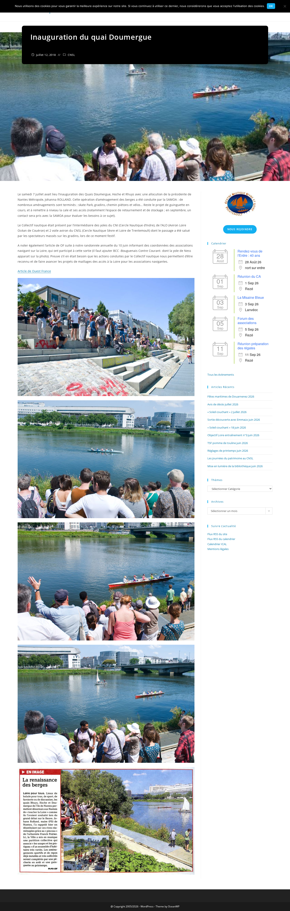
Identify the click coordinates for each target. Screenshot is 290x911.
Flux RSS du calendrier (221, 539)
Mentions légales (218, 549)
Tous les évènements (220, 375)
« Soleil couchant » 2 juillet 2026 (226, 412)
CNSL (71, 55)
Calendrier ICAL (217, 544)
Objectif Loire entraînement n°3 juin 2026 (233, 435)
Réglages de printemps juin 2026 (227, 451)
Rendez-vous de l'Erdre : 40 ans (250, 253)
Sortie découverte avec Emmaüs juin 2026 (233, 420)
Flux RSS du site (217, 534)
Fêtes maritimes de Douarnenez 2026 (230, 396)
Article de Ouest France (34, 271)
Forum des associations (247, 320)
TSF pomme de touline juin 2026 (227, 443)
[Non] (285, 6)
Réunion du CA (249, 276)
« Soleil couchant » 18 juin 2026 (226, 427)
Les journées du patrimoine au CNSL (230, 458)
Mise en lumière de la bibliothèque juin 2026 (235, 466)
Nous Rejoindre (240, 229)
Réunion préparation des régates (253, 345)
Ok (271, 6)
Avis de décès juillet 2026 (222, 404)
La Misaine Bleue (251, 297)
